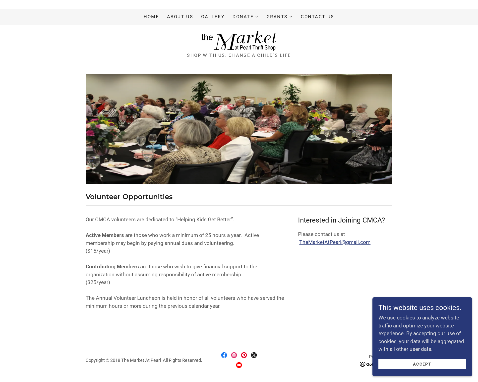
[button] (245, 17)
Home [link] (151, 16)
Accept (422, 364)
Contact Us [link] (317, 16)
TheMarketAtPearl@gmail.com (334, 242)
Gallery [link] (213, 16)
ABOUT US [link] (180, 16)
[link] (239, 40)
